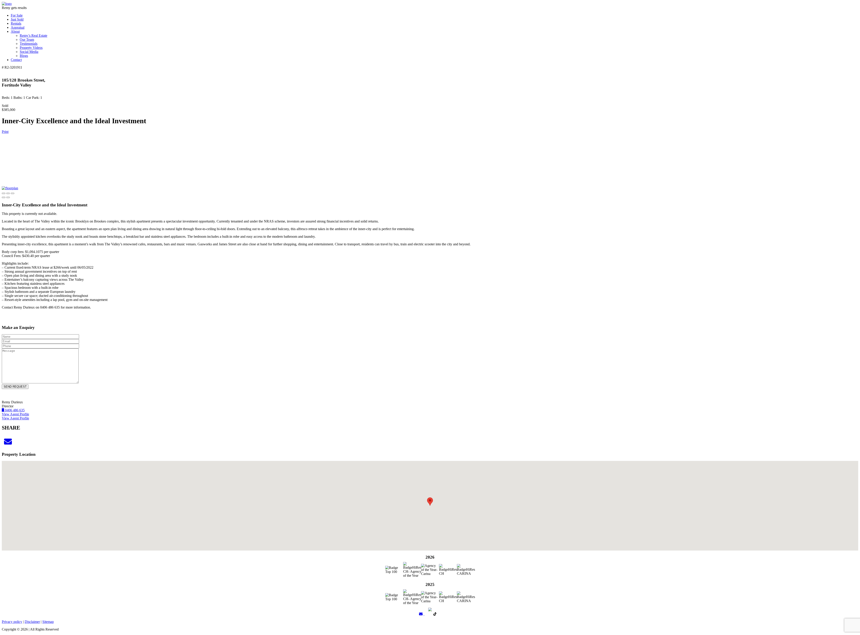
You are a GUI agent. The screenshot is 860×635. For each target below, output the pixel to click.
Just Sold (17, 19)
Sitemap (48, 622)
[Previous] (3, 197)
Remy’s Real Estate (33, 35)
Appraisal (17, 27)
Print (5, 132)
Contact (16, 60)
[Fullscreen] (12, 193)
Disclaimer (32, 622)
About (15, 31)
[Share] (8, 193)
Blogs (24, 56)
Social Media (29, 52)
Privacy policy (12, 622)
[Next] (8, 197)
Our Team (27, 39)
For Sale (17, 15)
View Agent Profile (15, 414)
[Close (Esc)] (3, 193)
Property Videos (31, 48)
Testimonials (28, 43)
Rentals (16, 23)
